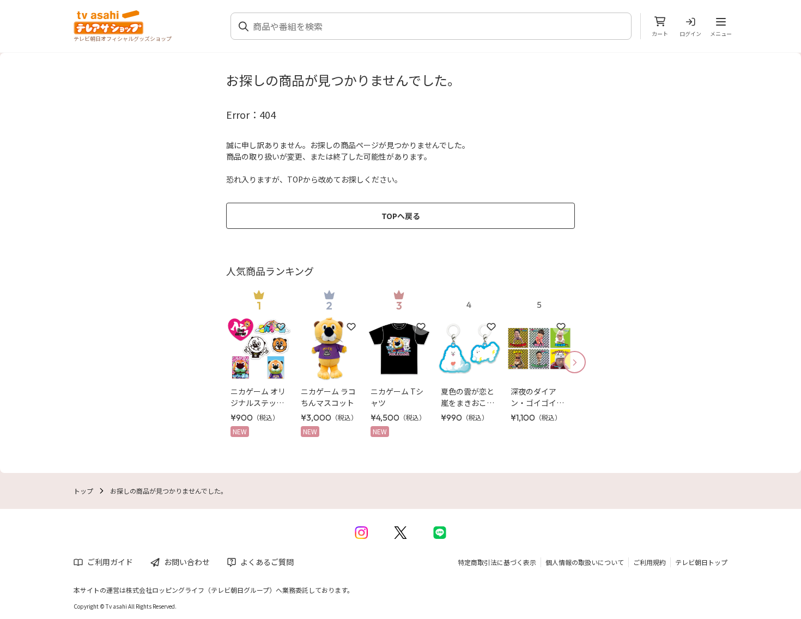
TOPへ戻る (400, 215)
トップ (83, 490)
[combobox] (437, 26)
